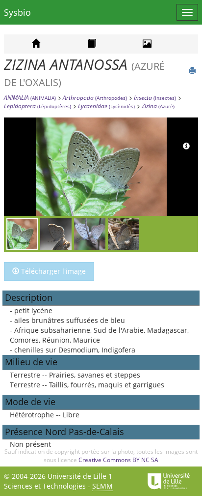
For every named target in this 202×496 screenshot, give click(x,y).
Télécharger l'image (52, 271)
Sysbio (17, 12)
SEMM (102, 486)
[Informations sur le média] (186, 146)
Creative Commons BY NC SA (118, 460)
